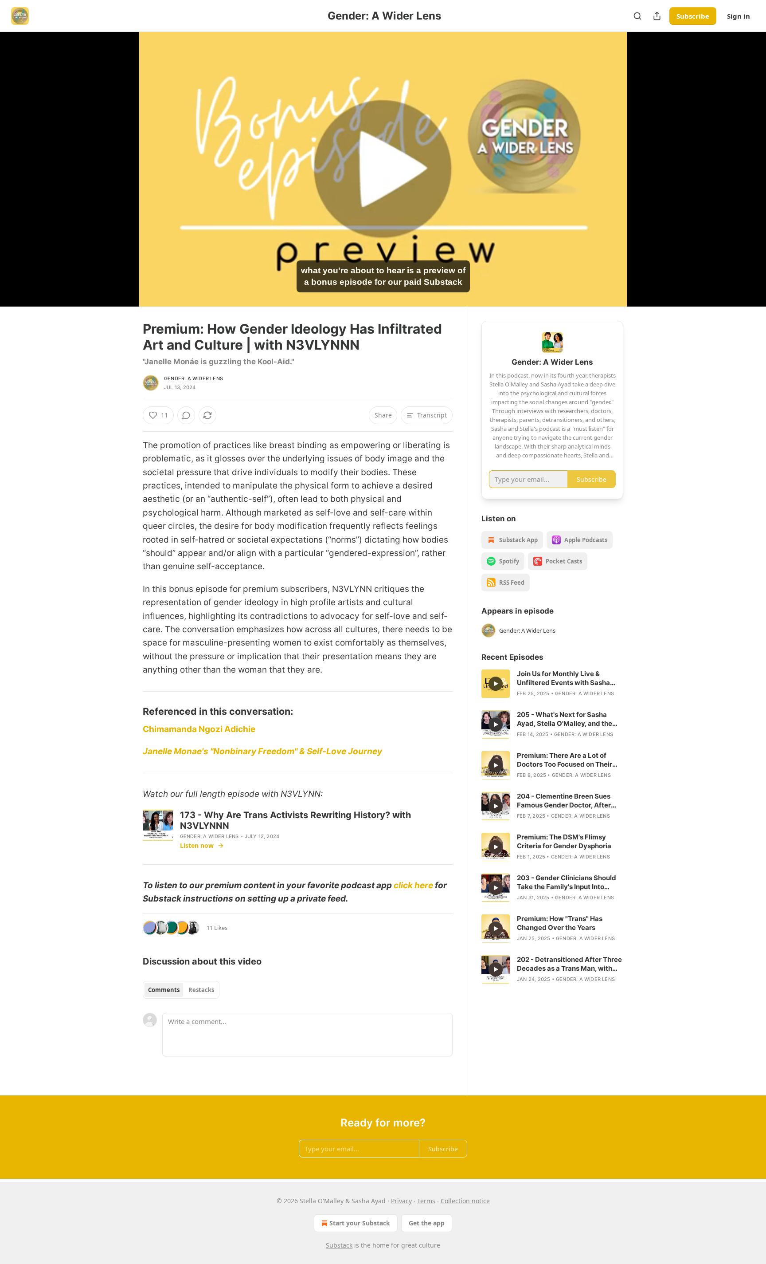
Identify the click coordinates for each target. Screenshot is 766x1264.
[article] (552, 683)
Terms (426, 1201)
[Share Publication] (657, 16)
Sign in (738, 16)
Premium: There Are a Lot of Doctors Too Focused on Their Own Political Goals (564, 760)
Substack (339, 1245)
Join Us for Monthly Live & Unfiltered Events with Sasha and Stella (563, 678)
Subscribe (692, 16)
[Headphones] (121, 179)
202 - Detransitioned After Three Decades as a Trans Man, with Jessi (569, 964)
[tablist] (181, 990)
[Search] (637, 16)
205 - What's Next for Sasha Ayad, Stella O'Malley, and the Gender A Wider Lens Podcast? (567, 719)
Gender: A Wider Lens (193, 378)
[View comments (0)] (645, 174)
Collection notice (465, 1201)
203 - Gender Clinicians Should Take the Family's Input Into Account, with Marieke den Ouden (566, 882)
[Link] (130, 711)
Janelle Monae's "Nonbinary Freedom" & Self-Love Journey (262, 751)
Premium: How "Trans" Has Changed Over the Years (559, 923)
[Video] (121, 159)
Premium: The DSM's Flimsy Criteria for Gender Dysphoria (564, 841)
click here (413, 885)
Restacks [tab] (201, 990)
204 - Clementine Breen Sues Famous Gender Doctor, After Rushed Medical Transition (564, 801)
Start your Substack (359, 1223)
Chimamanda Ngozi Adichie (199, 729)
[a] (496, 684)
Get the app (427, 1223)
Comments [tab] (164, 990)
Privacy (401, 1201)
